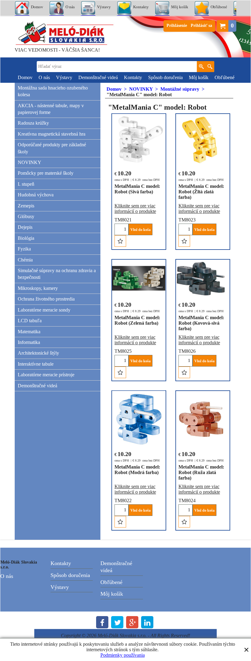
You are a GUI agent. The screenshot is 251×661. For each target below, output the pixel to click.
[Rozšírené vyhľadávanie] (201, 66)
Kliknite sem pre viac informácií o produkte (135, 208)
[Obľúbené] (120, 241)
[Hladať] (209, 66)
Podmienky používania (122, 655)
